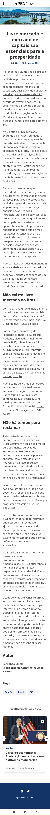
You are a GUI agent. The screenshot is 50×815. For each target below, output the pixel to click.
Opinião (14, 63)
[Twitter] (25, 812)
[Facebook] (14, 812)
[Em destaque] (42, 721)
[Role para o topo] (36, 812)
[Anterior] (3, 738)
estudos (26, 263)
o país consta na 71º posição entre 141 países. (23, 410)
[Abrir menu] (3, 3)
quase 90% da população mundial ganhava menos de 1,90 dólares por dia (25, 94)
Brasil (21, 692)
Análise (9, 748)
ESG (31, 692)
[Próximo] (47, 738)
